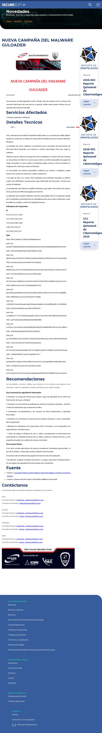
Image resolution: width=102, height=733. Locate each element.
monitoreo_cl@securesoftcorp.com (29, 539)
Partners (12, 614)
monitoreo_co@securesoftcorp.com (29, 526)
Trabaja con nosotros (17, 634)
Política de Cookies (16, 644)
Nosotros (12, 605)
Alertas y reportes (15, 610)
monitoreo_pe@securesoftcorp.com (30, 500)
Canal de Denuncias (16, 624)
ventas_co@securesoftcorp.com (31, 529)
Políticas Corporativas (17, 629)
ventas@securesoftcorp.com (30, 503)
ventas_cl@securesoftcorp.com (31, 542)
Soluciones (12, 663)
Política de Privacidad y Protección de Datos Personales (31, 649)
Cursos (11, 678)
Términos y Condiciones (18, 639)
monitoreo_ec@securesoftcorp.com (29, 513)
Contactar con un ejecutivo (23, 719)
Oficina (15, 714)
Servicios (12, 673)
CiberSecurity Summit (17, 696)
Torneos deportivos (16, 701)
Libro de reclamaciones (27, 724)
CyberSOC (12, 683)
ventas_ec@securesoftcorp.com (31, 516)
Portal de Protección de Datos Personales (26, 619)
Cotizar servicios (15, 668)
